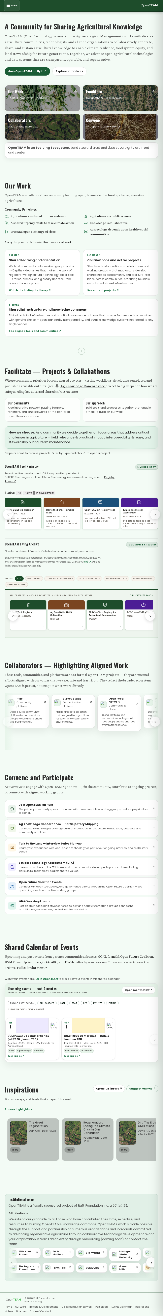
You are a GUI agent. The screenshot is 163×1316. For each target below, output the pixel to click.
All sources (47, 1003)
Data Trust (34, 578)
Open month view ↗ (138, 990)
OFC (85, 1003)
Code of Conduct (40, 1311)
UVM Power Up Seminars (23, 962)
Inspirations (142, 1306)
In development (45, 492)
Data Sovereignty (89, 578)
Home (8, 1306)
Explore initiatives (69, 71)
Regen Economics (143, 578)
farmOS (113, 956)
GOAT (102, 956)
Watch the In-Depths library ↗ (30, 290)
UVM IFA (97, 1003)
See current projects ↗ (103, 290)
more (15, 1149)
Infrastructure (16, 584)
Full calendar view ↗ (32, 968)
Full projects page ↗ (141, 595)
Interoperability (116, 578)
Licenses (21, 1311)
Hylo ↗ (87, 561)
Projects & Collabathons (43, 1306)
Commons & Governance (60, 578)
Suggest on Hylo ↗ (142, 1089)
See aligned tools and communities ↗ (35, 331)
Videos (9, 1311)
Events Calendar (122, 1306)
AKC (54, 962)
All (19, 492)
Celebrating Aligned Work (76, 1306)
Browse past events (22, 1003)
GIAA (46, 962)
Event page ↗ (16, 1055)
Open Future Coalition (136, 956)
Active (28, 492)
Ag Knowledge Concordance (83, 386)
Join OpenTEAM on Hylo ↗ (27, 71)
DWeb (69, 962)
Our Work (20, 1306)
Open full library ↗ (109, 1089)
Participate (101, 1306)
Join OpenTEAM (47, 979)
